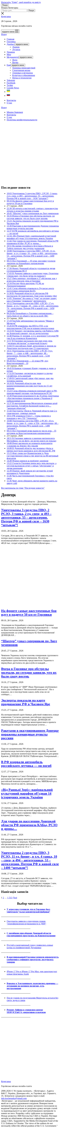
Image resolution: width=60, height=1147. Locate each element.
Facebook (11, 83)
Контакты (11, 100)
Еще (9, 65)
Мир (9, 54)
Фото (14, 60)
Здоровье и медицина (22, 73)
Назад (4, 34)
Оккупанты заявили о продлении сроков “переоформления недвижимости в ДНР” (26, 922)
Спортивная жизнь (21, 70)
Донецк (16, 47)
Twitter (10, 85)
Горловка (11, 41)
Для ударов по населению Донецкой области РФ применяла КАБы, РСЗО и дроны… (29, 825)
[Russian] (8, 95)
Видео (15, 62)
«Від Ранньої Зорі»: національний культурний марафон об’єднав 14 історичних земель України (27, 793)
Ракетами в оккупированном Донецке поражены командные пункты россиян (30, 734)
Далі (15, 897)
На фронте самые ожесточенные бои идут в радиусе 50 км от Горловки (29, 612)
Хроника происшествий (23, 68)
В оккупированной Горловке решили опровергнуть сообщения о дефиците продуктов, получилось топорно (33, 959)
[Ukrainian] (8, 92)
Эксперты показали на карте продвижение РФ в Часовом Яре (25, 702)
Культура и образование (23, 75)
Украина (11, 52)
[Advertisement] (30, 153)
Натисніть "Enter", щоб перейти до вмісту (21, 2)
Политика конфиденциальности (22, 120)
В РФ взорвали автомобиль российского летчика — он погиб (26, 763)
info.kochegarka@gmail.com (14, 1098)
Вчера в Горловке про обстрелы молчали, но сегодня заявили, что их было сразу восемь (29, 672)
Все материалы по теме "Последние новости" (23, 488)
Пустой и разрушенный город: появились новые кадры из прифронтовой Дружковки (30, 946)
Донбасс (11, 44)
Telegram (11, 80)
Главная (10, 39)
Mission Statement (15, 112)
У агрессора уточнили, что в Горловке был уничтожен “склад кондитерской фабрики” (28, 910)
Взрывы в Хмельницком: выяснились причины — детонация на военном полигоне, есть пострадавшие (32, 986)
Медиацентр (13, 57)
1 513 (9, 897)
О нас (9, 103)
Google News (13, 88)
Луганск (16, 49)
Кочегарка (6, 16)
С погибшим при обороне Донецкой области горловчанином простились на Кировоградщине (31, 934)
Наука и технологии (22, 78)
